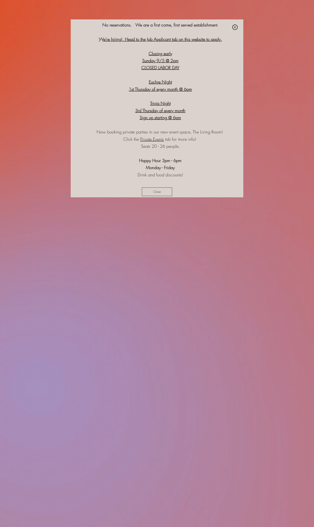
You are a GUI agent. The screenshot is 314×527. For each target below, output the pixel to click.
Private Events (152, 139)
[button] (235, 27)
